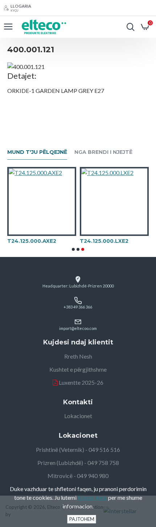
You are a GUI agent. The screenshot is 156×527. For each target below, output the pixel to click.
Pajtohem (81, 519)
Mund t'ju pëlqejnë (37, 152)
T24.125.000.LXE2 (104, 241)
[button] (73, 249)
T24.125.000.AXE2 (31, 241)
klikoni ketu (92, 497)
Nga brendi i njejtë (103, 152)
